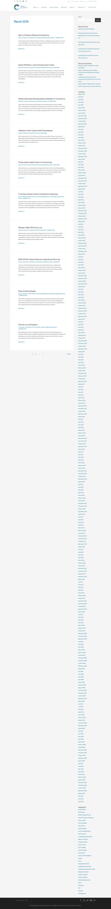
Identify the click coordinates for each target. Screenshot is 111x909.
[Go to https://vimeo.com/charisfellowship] (26, 1)
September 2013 (82, 511)
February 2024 (82, 172)
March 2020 (81, 300)
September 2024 (82, 156)
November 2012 (82, 538)
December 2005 (82, 750)
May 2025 (81, 134)
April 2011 (81, 590)
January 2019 (81, 338)
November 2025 (82, 118)
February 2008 (82, 685)
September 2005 (82, 758)
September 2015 (82, 446)
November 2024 (82, 151)
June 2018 (80, 357)
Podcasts (80, 890)
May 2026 (81, 102)
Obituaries (43, 230)
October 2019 (82, 313)
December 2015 (82, 438)
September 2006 (82, 725)
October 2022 (82, 216)
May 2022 (81, 229)
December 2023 (82, 178)
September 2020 (82, 284)
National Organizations (43, 67)
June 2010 (80, 617)
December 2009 (82, 633)
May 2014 (81, 489)
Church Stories (82, 834)
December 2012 (82, 536)
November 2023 (82, 181)
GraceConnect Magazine (84, 855)
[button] (21, 900)
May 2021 (81, 262)
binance (80, 65)
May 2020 (81, 294)
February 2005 (82, 777)
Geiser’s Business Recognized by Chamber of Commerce (41, 98)
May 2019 (81, 327)
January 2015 (81, 468)
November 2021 (82, 246)
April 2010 (81, 622)
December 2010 (82, 601)
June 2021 (80, 259)
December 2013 (82, 503)
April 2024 (81, 167)
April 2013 (81, 525)
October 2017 (82, 378)
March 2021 (81, 267)
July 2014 (80, 484)
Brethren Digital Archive (84, 815)
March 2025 (81, 140)
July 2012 (80, 549)
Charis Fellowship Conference (85, 817)
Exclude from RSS (82, 842)
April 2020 (81, 297)
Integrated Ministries (83, 863)
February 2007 (82, 717)
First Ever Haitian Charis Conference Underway (38, 194)
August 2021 (81, 254)
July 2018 (80, 354)
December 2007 (82, 690)
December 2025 (82, 115)
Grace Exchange (82, 850)
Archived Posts (32, 37)
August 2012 (81, 546)
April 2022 (81, 232)
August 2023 (81, 189)
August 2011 (81, 579)
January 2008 (81, 687)
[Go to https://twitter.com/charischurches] (20, 1)
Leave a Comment (22, 37)
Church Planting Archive (43, 196)
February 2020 (82, 302)
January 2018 (81, 370)
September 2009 (82, 639)
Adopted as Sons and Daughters (86, 29)
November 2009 (82, 636)
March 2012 (81, 560)
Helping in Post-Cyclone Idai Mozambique (35, 130)
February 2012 (82, 563)
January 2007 (81, 720)
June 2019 (80, 324)
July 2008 (80, 671)
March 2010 (81, 625)
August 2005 (81, 761)
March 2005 (81, 774)
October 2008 (82, 663)
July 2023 (80, 191)
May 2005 (81, 769)
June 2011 (80, 584)
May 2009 (81, 644)
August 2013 (81, 514)
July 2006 (80, 731)
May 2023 (81, 197)
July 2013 (80, 517)
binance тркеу (81, 83)
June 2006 (80, 733)
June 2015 (80, 454)
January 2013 (81, 533)
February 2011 (82, 595)
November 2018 (82, 343)
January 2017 (81, 403)
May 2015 (81, 457)
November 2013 (82, 506)
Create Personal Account (84, 77)
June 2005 (80, 766)
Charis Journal (81, 820)
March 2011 (81, 592)
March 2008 (81, 682)
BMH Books (81, 812)
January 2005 (81, 779)
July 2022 (80, 224)
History (80, 858)
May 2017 (81, 392)
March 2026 (81, 107)
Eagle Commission (83, 839)
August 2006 (81, 728)
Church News (40, 101)
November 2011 (82, 571)
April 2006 (81, 739)
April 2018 (81, 362)
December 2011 (82, 568)
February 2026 (82, 110)
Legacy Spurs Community (93, 83)
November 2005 (82, 752)
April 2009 (81, 647)
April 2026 (81, 105)
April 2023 (81, 199)
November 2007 (82, 693)
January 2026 (81, 113)
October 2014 (82, 476)
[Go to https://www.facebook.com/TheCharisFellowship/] (14, 1)
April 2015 (81, 460)
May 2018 (81, 359)
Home (79, 861)
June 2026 (80, 99)
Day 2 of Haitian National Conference (33, 35)
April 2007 (81, 712)
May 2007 (81, 709)
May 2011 (81, 587)
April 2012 (81, 557)
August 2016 (81, 416)
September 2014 (82, 479)
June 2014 (80, 487)
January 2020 (81, 305)
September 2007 (82, 698)
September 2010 (82, 609)
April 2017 (81, 395)
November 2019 (82, 311)
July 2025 (80, 129)
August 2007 (81, 701)
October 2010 (82, 606)
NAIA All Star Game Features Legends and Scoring (39, 259)
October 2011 (82, 574)
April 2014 (81, 492)
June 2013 (80, 519)
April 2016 (81, 427)
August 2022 (81, 221)
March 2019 (81, 332)
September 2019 (82, 316)
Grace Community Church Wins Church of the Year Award (89, 79)
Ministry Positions (83, 874)
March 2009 (81, 649)
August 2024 (81, 159)
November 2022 (82, 213)
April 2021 (81, 265)
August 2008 (81, 668)
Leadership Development (84, 866)
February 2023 (82, 205)
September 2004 (82, 790)
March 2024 (81, 170)
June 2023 (80, 194)
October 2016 (82, 411)
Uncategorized (82, 893)
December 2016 (82, 405)
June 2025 (80, 132)
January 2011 (81, 598)
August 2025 (81, 126)
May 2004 (81, 801)
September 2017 (82, 381)
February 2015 (82, 465)
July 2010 (80, 614)
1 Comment (21, 327)
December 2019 (82, 308)
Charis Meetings (82, 823)
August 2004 (81, 793)
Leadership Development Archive (86, 869)
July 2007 (80, 704)
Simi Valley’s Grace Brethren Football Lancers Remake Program (88, 72)
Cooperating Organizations (44, 37)
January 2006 (81, 747)
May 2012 (81, 555)
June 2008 (80, 674)
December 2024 (82, 148)
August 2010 (81, 611)
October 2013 (82, 508)
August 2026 (81, 94)
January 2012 (81, 565)
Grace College (82, 847)
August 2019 (81, 319)
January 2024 (81, 175)
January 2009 (81, 655)
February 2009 (82, 652)
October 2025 (82, 121)
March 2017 (81, 397)
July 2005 (80, 763)
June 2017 (80, 389)
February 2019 (82, 335)
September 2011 (82, 576)
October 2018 (82, 346)
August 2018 (81, 351)
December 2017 (82, 373)
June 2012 (80, 552)
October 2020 (82, 281)
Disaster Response (96, 86)
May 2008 (81, 676)
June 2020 (80, 292)
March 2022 (81, 235)
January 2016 (81, 435)
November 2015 (82, 441)
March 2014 (81, 495)
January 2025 (81, 145)
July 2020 (80, 289)
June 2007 (80, 706)
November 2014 (82, 473)
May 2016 (81, 424)
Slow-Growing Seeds (26, 291)
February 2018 (82, 368)
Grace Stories (81, 853)
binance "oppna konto (83, 70)
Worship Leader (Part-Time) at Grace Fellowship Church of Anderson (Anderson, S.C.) (89, 35)
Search (80, 17)
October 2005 (82, 755)
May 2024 (81, 164)
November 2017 (82, 376)
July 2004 (80, 796)
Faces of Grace (82, 844)
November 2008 (82, 660)
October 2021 (82, 248)
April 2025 (81, 137)
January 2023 (81, 208)
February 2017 (82, 400)
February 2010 (82, 628)
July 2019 (80, 321)
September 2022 (82, 218)
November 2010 (82, 603)
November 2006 (82, 723)
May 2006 (81, 736)
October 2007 (82, 695)
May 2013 (81, 522)
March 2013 (81, 527)
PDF (79, 888)
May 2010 (81, 620)
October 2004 (82, 788)
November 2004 (82, 785)
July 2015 (80, 452)
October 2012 (82, 541)
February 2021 (82, 270)
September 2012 (82, 544)
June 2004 (80, 798)
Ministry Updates (82, 877)
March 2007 (81, 714)
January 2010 (81, 630)
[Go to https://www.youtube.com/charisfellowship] (23, 1)
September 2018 (82, 349)
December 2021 (82, 243)
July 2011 (80, 582)
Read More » (21, 49)
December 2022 (82, 210)
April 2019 (81, 330)
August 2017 (81, 384)
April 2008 (81, 679)
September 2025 (82, 124)
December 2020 (82, 275)
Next (69, 354)
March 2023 (81, 202)
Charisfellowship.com (45, 905)
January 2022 (81, 240)
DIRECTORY (93, 1)
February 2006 (82, 744)
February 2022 (82, 237)
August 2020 (81, 286)
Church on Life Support (28, 324)
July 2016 (80, 419)
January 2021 (81, 273)
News (52, 37)
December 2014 (82, 471)
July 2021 (80, 256)
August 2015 (81, 449)
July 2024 (80, 162)
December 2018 (82, 340)
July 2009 (80, 641)
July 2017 (80, 386)
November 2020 (82, 278)
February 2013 (82, 530)
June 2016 (80, 422)
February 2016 (82, 433)
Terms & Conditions (76, 905)
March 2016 (81, 430)
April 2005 (81, 771)
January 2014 (81, 500)
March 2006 (81, 742)
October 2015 (82, 443)
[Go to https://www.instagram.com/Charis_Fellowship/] (17, 1)
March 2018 (81, 365)
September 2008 (82, 666)
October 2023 (82, 183)
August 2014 (81, 481)
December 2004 (82, 782)
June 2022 (80, 227)
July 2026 (80, 96)
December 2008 (82, 658)
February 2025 (82, 143)
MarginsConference (83, 871)
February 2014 (82, 498)
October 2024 (82, 153)
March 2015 (81, 462)
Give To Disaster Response (77, 1)
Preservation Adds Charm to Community (35, 162)
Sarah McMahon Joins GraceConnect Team (36, 65)
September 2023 (82, 186)
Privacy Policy (66, 905)
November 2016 (82, 408)
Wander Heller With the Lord (30, 227)
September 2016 (82, 414)
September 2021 (82, 251)
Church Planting (82, 828)
